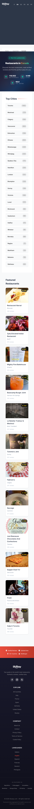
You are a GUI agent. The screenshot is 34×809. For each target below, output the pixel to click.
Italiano (17, 752)
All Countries (17, 692)
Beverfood (4, 788)
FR (24, 4)
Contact (17, 729)
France (17, 699)
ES (21, 4)
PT (31, 4)
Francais (17, 762)
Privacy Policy (17, 732)
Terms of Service (17, 736)
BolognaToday (13, 788)
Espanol (17, 759)
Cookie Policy (17, 739)
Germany (17, 706)
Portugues (17, 769)
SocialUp (30, 788)
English (17, 755)
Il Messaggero (15, 785)
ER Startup (22, 788)
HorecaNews (25, 785)
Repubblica (7, 785)
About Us (17, 725)
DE (28, 4)
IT (14, 4)
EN (17, 4)
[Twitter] (22, 680)
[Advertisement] (17, 26)
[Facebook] (12, 680)
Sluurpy (17, 713)
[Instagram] (17, 680)
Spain (17, 702)
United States (17, 709)
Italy (17, 695)
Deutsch (17, 766)
